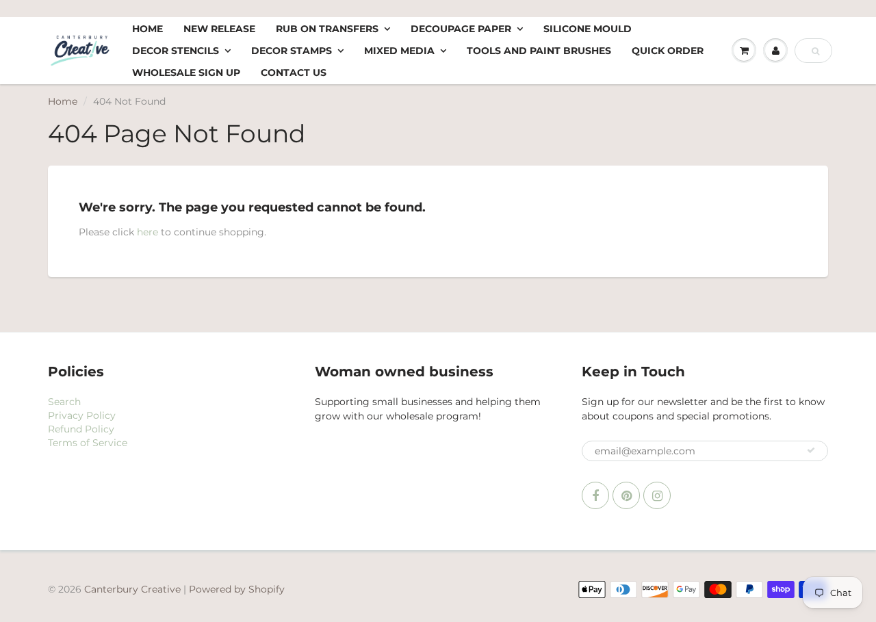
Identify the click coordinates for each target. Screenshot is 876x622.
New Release (219, 29)
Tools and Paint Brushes (539, 50)
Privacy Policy (82, 415)
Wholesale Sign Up (186, 72)
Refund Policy (81, 429)
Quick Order (668, 50)
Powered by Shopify (237, 589)
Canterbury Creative (133, 589)
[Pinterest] (626, 495)
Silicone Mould (587, 29)
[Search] (815, 51)
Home (147, 29)
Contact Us (293, 72)
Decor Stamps (291, 50)
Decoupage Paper (461, 29)
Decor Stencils (175, 50)
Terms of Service (87, 443)
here (147, 232)
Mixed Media (399, 50)
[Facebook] (595, 495)
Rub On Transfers (327, 29)
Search (64, 402)
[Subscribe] (811, 450)
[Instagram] (657, 495)
